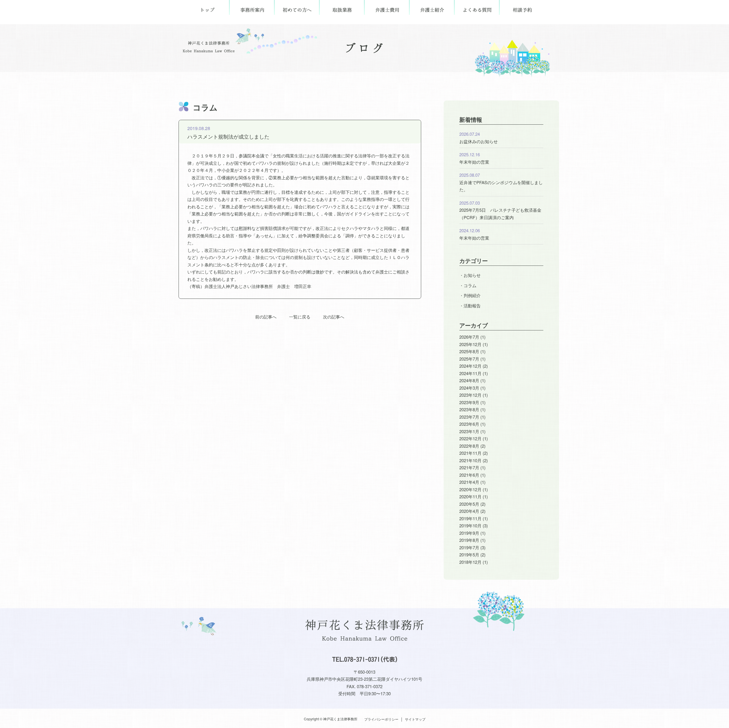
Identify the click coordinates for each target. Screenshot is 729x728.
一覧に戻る (299, 317)
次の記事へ (333, 317)
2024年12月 (470, 366)
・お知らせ (470, 275)
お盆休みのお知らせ (478, 141)
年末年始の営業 (474, 162)
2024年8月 (469, 380)
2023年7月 (469, 417)
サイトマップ (415, 719)
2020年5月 (469, 504)
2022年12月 (470, 438)
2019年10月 (470, 525)
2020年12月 (470, 489)
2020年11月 (470, 496)
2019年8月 (469, 540)
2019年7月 (469, 547)
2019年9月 (469, 533)
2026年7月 (469, 337)
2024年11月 (470, 373)
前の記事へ (266, 317)
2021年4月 (469, 482)
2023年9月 (469, 402)
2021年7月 (469, 467)
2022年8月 (469, 446)
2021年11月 (470, 453)
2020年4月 (469, 511)
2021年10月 (470, 460)
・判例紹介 (470, 295)
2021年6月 (469, 475)
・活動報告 (470, 306)
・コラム (467, 285)
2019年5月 (469, 555)
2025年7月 (469, 359)
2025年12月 (470, 344)
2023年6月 (469, 424)
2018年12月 (470, 562)
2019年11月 (470, 518)
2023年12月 (470, 395)
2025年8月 (469, 351)
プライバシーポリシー (381, 719)
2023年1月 (469, 431)
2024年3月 (469, 388)
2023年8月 (469, 409)
